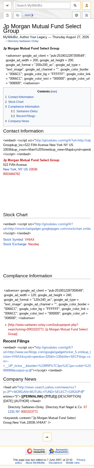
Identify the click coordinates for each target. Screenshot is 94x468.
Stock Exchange (14, 244)
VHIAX (29, 239)
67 (85, 407)
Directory (7, 16)
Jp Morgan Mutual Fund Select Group (31, 160)
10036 (33, 169)
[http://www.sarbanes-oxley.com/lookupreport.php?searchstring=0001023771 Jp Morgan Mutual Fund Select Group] (48, 329)
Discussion (17, 16)
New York (9, 169)
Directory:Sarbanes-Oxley (23, 41)
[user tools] (86, 5)
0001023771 (29, 411)
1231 (11, 411)
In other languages (76, 16)
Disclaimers (55, 462)
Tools (86, 16)
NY (20, 169)
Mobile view (73, 462)
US (26, 169)
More (28, 15)
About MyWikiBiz (35, 462)
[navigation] (7, 5)
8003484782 (11, 174)
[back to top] (47, 437)
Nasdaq (33, 244)
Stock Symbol (13, 239)
